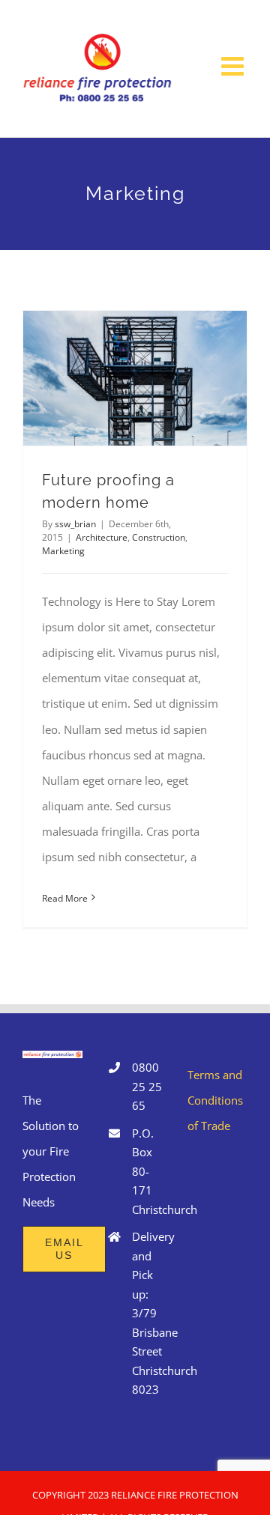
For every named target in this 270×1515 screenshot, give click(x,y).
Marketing (63, 550)
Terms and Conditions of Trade (215, 1100)
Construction (158, 537)
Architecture (102, 537)
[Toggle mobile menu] (234, 65)
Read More (65, 898)
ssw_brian (75, 523)
